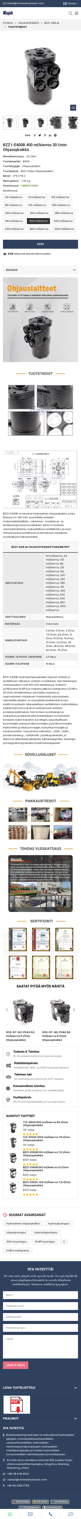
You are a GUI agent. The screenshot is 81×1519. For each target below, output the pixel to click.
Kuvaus (11, 270)
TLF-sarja (28, 1130)
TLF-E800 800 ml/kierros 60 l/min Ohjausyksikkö (45, 1124)
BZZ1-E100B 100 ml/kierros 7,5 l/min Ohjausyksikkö (46, 1154)
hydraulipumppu (58, 1223)
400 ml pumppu (16, 1241)
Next (77, 122)
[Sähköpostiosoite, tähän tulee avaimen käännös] (30, 1514)
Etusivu (8, 23)
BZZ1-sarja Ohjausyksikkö (37, 171)
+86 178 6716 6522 (18, 1474)
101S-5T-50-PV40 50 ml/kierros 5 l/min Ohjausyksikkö (20, 1036)
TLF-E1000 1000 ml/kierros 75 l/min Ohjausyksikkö (46, 1139)
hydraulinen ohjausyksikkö (23, 1223)
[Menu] (76, 13)
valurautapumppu (45, 1232)
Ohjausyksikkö (28, 23)
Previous (3, 122)
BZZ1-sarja (51, 23)
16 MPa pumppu (45, 1241)
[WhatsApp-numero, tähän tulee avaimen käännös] (10, 1514)
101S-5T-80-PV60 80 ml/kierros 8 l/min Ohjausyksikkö (56, 1036)
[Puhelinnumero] (50, 1514)
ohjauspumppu (16, 1232)
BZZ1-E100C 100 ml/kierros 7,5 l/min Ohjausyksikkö (47, 1184)
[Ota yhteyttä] (71, 1514)
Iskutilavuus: (10, 190)
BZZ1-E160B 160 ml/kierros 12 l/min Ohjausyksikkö (46, 1169)
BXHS (26, 161)
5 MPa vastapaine (17, 1250)
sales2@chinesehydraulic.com (27, 1479)
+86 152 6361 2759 (18, 1485)
